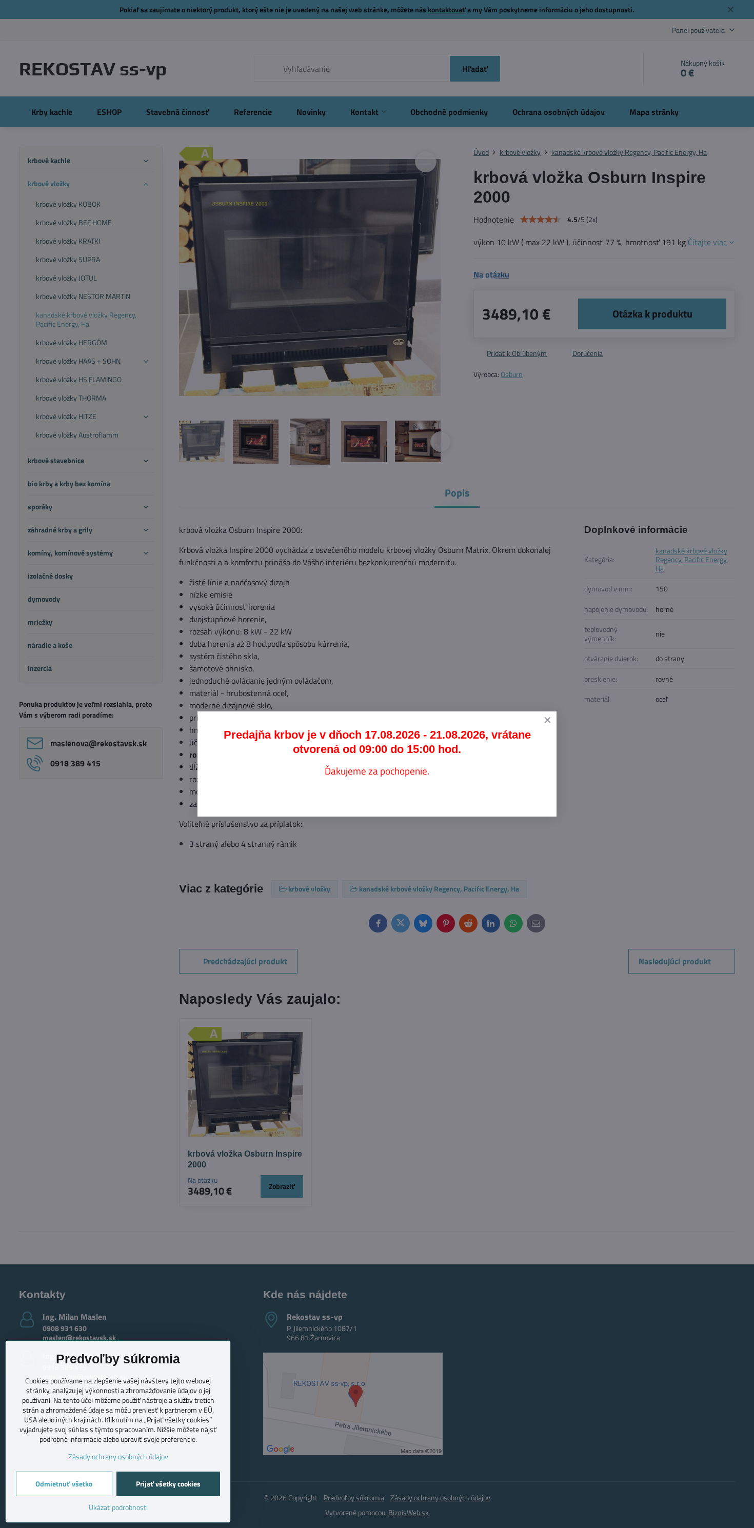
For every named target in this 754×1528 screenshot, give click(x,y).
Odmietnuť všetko (63, 1483)
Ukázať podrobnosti (118, 1507)
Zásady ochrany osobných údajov (118, 1456)
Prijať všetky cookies (168, 1483)
